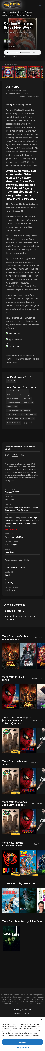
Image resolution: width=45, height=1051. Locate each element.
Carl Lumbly (24, 395)
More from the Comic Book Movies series (14, 803)
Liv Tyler (10, 418)
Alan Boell (10, 391)
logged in (21, 616)
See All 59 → (37, 720)
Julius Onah (11, 381)
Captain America (25, 12)
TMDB (12, 590)
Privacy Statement (22, 1048)
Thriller (27, 560)
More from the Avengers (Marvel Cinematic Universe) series (16, 720)
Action (7, 560)
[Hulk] (21, 72)
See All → (38, 844)
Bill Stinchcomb (12, 395)
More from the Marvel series (14, 763)
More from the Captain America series (15, 638)
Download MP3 (11, 57)
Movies (12, 12)
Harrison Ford (28, 403)
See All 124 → (36, 763)
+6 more (26, 423)
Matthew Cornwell (13, 422)
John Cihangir (12, 414)
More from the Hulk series (13, 678)
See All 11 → (37, 638)
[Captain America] (8, 72)
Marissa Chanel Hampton (24, 418)
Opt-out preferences (22, 1013)
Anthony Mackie (22, 391)
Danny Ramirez (12, 399)
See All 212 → (36, 803)
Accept (22, 1042)
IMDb (7, 590)
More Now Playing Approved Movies (12, 844)
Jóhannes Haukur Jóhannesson (18, 410)
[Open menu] (40, 5)
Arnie (13, 90)
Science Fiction (17, 560)
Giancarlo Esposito (14, 403)
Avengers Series (14, 104)
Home (4, 12)
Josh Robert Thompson (27, 414)
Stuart (24, 90)
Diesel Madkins (25, 399)
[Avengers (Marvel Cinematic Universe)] (34, 72)
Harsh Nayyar (12, 406)
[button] (41, 1019)
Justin (18, 90)
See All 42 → (37, 678)
